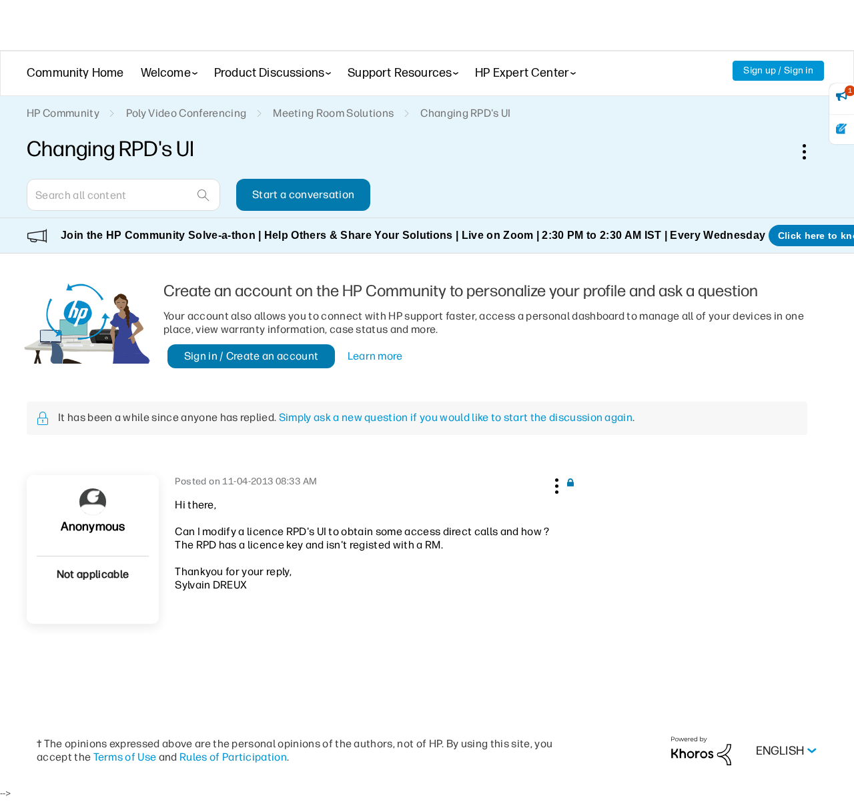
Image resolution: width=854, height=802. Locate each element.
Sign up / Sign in (778, 70)
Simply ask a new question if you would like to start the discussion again (455, 417)
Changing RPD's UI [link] (465, 113)
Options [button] (811, 151)
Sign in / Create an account (251, 356)
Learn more (375, 356)
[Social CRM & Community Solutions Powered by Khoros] (701, 750)
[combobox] (123, 195)
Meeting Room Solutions (333, 113)
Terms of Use (125, 757)
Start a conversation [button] (303, 194)
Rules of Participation (233, 757)
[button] (555, 484)
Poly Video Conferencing (186, 113)
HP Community (63, 113)
